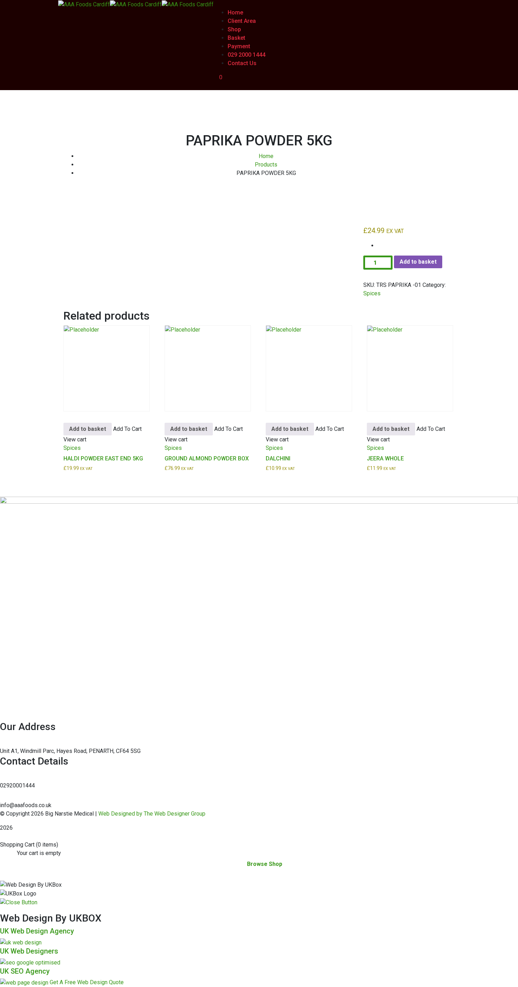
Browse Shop (264, 864)
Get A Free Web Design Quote (87, 982)
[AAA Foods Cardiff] (84, 4)
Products (266, 164)
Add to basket (418, 261)
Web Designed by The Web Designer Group (151, 813)
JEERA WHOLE (385, 458)
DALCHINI (278, 458)
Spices (372, 293)
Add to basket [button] (87, 429)
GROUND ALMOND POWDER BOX (207, 458)
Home (266, 156)
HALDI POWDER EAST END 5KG (103, 458)
